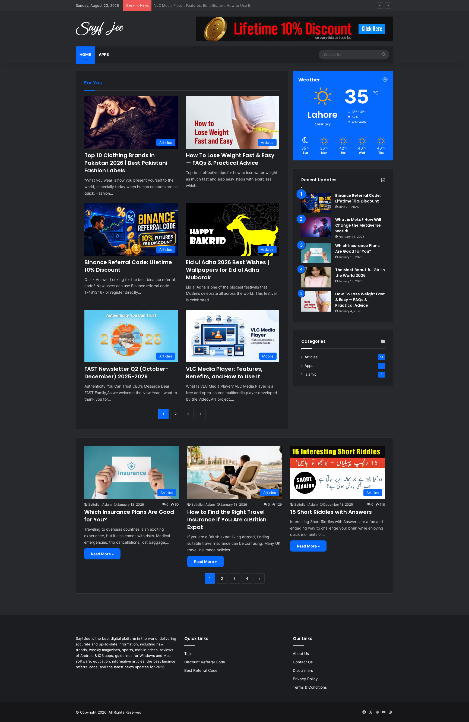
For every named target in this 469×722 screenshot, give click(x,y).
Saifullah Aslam (100, 504)
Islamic (311, 374)
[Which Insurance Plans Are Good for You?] (316, 253)
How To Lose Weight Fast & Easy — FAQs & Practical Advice (230, 159)
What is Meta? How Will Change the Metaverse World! (358, 225)
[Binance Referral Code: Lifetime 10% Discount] (316, 203)
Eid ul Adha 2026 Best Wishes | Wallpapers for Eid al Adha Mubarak (227, 269)
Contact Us (303, 662)
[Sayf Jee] (99, 28)
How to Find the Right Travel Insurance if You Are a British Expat (227, 519)
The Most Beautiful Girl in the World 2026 (360, 272)
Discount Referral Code (204, 662)
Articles (311, 357)
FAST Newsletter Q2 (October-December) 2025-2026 (126, 372)
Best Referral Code (200, 670)
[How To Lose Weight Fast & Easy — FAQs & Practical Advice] (316, 301)
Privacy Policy (305, 679)
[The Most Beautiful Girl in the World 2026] (316, 277)
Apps (104, 54)
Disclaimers (303, 670)
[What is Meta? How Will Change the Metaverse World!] (316, 227)
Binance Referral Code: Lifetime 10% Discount (358, 198)
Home (85, 54)
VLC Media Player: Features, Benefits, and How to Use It (224, 372)
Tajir (188, 653)
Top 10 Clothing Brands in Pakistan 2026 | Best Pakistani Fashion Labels (125, 162)
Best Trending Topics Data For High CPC (188, 5)
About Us (301, 653)
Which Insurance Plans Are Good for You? (357, 248)
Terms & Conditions (310, 687)
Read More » (102, 554)
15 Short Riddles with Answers (331, 512)
